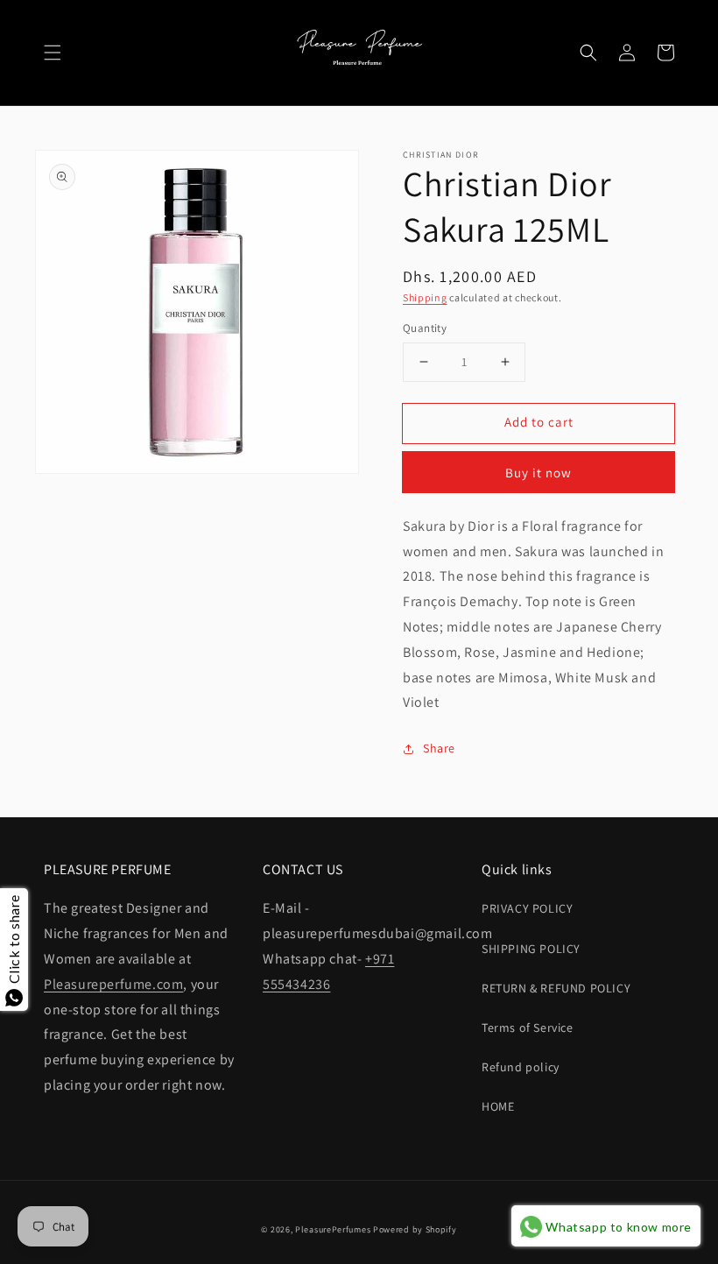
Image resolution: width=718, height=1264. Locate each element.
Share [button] (439, 748)
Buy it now (538, 472)
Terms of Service (528, 1027)
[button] (52, 52)
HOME (498, 1106)
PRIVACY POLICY (527, 908)
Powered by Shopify (415, 1229)
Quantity (425, 328)
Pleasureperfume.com (113, 984)
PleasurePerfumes (332, 1229)
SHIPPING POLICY (531, 949)
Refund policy (521, 1067)
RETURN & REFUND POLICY (556, 988)
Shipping (425, 297)
